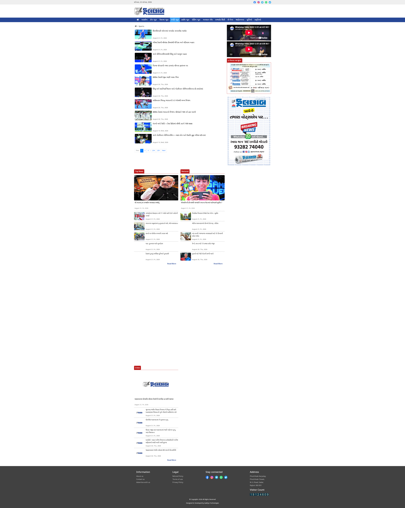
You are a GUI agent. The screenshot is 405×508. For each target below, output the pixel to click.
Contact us (140, 479)
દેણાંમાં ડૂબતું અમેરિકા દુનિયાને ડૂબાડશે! (157, 254)
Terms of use (177, 479)
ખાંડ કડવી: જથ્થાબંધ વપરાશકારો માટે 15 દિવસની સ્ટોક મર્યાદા (207, 235)
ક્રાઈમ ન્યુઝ (185, 20)
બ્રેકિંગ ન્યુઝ (196, 20)
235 (158, 151)
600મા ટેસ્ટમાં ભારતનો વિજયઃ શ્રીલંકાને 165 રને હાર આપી (174, 112)
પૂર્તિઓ (249, 20)
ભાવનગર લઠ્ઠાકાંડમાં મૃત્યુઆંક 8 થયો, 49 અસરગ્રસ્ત (162, 223)
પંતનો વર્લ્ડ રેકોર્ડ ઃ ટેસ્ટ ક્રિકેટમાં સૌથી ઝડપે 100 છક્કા (172, 124)
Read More (171, 264)
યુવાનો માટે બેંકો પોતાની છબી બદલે (202, 254)
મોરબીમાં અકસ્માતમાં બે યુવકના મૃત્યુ (157, 420)
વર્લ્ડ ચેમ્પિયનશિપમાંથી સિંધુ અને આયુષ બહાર (170, 54)
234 (153, 151)
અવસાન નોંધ (208, 20)
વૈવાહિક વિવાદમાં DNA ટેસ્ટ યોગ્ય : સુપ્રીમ (205, 213)
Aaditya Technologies (211, 503)
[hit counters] (259, 494)
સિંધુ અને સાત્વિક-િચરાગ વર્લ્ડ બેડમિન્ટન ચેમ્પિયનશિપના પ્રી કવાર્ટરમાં (178, 89)
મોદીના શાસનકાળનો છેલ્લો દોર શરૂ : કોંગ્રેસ (205, 223)
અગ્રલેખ (144, 20)
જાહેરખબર (240, 20)
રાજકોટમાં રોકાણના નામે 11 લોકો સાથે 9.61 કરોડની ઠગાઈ (162, 214)
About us (139, 476)
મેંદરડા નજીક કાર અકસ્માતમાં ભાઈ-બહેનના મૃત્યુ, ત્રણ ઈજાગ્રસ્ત (161, 431)
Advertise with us (143, 482)
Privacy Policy (177, 482)
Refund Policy (177, 476)
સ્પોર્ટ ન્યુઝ (175, 20)
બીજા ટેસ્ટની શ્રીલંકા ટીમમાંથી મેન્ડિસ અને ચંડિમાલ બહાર (173, 42)
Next (163, 151)
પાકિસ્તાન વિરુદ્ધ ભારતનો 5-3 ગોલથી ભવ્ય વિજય (171, 100)
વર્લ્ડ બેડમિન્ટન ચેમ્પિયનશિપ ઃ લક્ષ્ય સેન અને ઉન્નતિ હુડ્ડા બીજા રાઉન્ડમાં (179, 135)
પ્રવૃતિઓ (258, 20)
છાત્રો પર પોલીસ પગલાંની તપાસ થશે (157, 234)
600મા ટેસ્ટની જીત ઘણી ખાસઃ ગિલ (166, 77)
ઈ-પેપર (230, 20)
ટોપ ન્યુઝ (153, 20)
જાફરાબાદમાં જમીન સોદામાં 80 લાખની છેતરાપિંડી (161, 450)
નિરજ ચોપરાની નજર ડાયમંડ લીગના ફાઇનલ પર (170, 66)
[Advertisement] (249, 264)
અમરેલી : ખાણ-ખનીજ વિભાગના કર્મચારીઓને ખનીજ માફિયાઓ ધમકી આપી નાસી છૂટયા (162, 441)
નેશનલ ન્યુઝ (163, 20)
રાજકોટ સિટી (220, 20)
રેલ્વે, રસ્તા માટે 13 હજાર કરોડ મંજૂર (203, 244)
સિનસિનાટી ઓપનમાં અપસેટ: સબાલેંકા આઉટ (170, 31)
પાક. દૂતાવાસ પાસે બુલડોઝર (154, 244)
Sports (141, 26)
